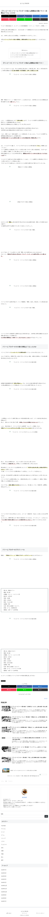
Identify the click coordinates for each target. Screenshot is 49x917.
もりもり (24, 797)
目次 (23, 50)
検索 (2, 814)
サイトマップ (24, 913)
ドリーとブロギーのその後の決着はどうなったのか (23, 54)
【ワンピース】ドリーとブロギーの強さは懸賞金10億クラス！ (25, 53)
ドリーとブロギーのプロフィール (19, 56)
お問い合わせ (8, 913)
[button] (40, 19)
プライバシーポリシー (40, 913)
